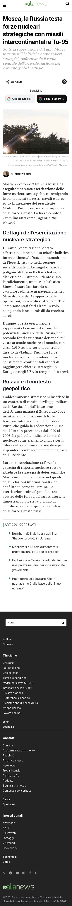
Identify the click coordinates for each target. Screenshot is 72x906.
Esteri (6, 721)
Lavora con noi (12, 712)
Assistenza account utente (19, 750)
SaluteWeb (9, 832)
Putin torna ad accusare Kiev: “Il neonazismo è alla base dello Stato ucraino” (36, 583)
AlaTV (6, 827)
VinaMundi (9, 843)
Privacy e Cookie (13, 692)
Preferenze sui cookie (16, 697)
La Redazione (11, 667)
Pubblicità (9, 755)
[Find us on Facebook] (36, 873)
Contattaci (9, 745)
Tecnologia (10, 856)
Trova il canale (11, 770)
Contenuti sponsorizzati (17, 790)
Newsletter (9, 765)
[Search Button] (63, 622)
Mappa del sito (12, 707)
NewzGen (9, 822)
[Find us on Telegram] (10, 873)
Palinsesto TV (11, 775)
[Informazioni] (64, 81)
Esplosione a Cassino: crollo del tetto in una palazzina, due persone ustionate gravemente (39, 565)
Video (6, 861)
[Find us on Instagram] (23, 873)
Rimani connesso (13, 760)
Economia (9, 726)
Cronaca (8, 644)
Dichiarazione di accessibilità (20, 702)
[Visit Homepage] (36, 5)
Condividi (17, 81)
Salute (6, 799)
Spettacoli (9, 804)
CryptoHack (10, 848)
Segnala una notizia (15, 785)
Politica (7, 639)
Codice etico (10, 672)
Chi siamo (8, 662)
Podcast (8, 780)
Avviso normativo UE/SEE (18, 682)
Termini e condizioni (15, 677)
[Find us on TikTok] (30, 873)
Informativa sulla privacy (17, 687)
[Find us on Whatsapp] (4, 873)
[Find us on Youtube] (17, 873)
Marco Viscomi (23, 174)
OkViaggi (8, 837)
